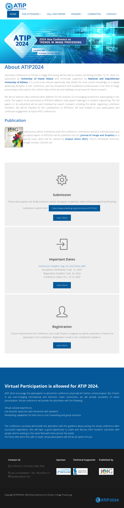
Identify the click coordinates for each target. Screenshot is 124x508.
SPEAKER (76, 14)
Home (13, 14)
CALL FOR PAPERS (56, 14)
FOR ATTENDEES (31, 14)
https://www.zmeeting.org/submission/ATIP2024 (74, 208)
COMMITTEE (94, 14)
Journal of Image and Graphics (97, 135)
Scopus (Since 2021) (76, 138)
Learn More (62, 217)
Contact (111, 14)
